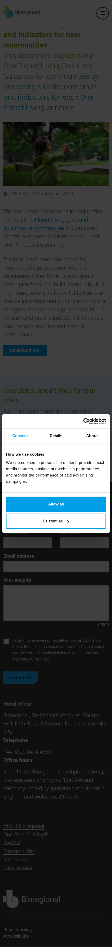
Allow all (56, 504)
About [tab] (92, 435)
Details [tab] (56, 435)
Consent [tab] (20, 435)
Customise (53, 521)
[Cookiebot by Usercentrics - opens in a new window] (83, 421)
